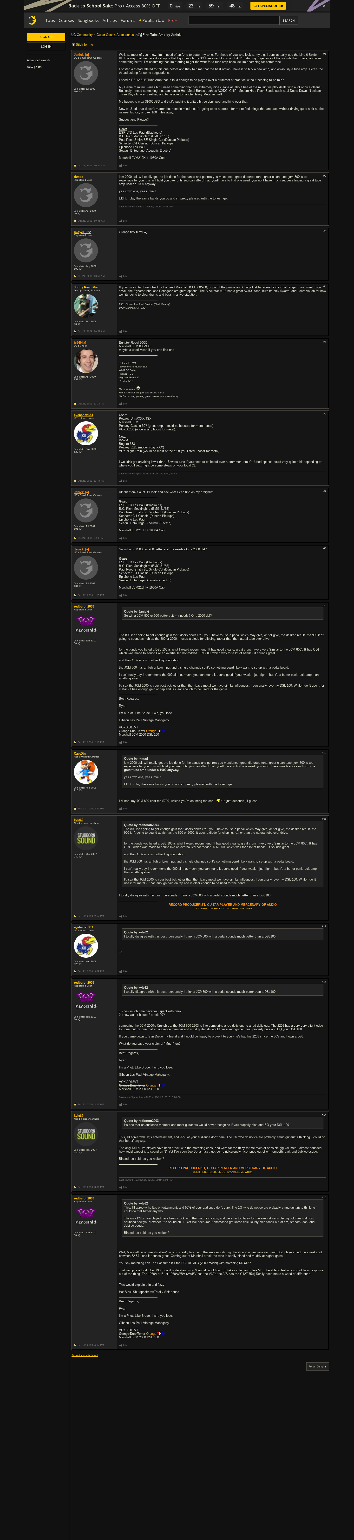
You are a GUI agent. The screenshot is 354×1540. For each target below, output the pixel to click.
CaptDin (80, 753)
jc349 (78, 342)
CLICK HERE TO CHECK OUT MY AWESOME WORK (222, 908)
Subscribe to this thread (85, 1355)
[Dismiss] (324, 6)
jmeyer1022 (82, 232)
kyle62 (78, 820)
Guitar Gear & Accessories (115, 35)
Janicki (79, 54)
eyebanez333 (83, 415)
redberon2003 (84, 606)
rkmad (78, 177)
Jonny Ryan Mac (86, 287)
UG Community (82, 35)
